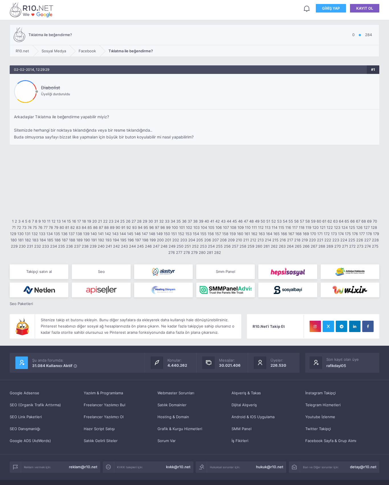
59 (313, 221)
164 (269, 233)
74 (30, 227)
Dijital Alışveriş (244, 405)
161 (247, 233)
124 (344, 227)
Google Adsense (24, 393)
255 (219, 246)
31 (156, 221)
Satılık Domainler (172, 405)
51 (268, 221)
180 (14, 240)
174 (341, 233)
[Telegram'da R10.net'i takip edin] (341, 326)
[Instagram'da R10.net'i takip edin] (315, 326)
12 (54, 221)
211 (246, 240)
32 (161, 221)
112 (261, 227)
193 (108, 240)
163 (262, 233)
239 (93, 246)
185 (50, 240)
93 (134, 227)
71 (14, 227)
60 (319, 221)
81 (67, 227)
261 (266, 246)
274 (368, 246)
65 (347, 221)
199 (153, 240)
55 (290, 221)
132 (35, 233)
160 (240, 233)
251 (188, 246)
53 (279, 221)
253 (203, 246)
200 (160, 240)
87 (101, 227)
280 (202, 252)
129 (13, 233)
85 (89, 227)
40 (206, 221)
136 (64, 233)
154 (196, 233)
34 (173, 221)
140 (94, 233)
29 (145, 221)
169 (306, 233)
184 (43, 240)
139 (86, 233)
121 (322, 227)
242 (116, 246)
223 (335, 240)
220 (312, 240)
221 (320, 240)
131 (27, 233)
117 (295, 227)
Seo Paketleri (21, 303)
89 (112, 227)
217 (290, 240)
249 (172, 246)
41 (212, 221)
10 (44, 221)
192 (101, 240)
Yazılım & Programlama (103, 393)
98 (162, 227)
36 (184, 221)
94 (140, 227)
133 (42, 233)
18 (84, 221)
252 (195, 246)
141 (101, 233)
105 (211, 227)
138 (79, 233)
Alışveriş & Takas (246, 393)
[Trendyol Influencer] (350, 290)
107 (226, 227)
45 (234, 221)
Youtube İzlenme (320, 416)
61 (324, 221)
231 (30, 246)
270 (337, 246)
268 (321, 246)
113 (268, 227)
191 (94, 240)
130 (20, 233)
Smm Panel (225, 271)
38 (195, 221)
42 (217, 221)
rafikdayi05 (336, 365)
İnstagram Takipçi (320, 393)
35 (178, 221)
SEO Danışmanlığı (25, 428)
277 (179, 252)
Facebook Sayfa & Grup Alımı (330, 440)
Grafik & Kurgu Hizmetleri (179, 428)
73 (24, 227)
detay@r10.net (363, 467)
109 (241, 227)
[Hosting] (163, 271)
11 (48, 221)
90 (118, 227)
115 (281, 227)
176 (355, 233)
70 (375, 221)
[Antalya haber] (350, 271)
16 (74, 221)
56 (296, 221)
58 (307, 221)
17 (79, 221)
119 (308, 227)
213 (260, 240)
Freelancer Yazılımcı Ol (104, 416)
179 (376, 233)
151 (174, 233)
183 (35, 240)
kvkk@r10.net (178, 467)
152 (181, 233)
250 (180, 246)
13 (59, 221)
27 (134, 221)
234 (53, 246)
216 (283, 240)
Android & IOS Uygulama (253, 416)
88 (106, 227)
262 (274, 246)
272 (352, 246)
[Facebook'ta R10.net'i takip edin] (368, 326)
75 (35, 227)
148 (152, 233)
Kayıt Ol (364, 8)
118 (301, 227)
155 (203, 233)
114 (274, 227)
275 (375, 246)
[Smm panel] (225, 290)
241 (109, 246)
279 (194, 252)
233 (45, 246)
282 (217, 252)
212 (253, 240)
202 (175, 240)
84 (84, 227)
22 (105, 221)
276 (171, 252)
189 (79, 240)
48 (251, 221)
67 (358, 221)
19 (89, 221)
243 (124, 246)
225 (351, 240)
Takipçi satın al (39, 271)
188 (72, 240)
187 (65, 240)
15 (69, 221)
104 (204, 227)
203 (183, 240)
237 (77, 246)
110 (248, 227)
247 (156, 246)
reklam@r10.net (83, 467)
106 (219, 227)
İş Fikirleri (240, 440)
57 (302, 221)
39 (201, 221)
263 (282, 246)
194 (116, 240)
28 (139, 221)
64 (341, 221)
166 (284, 233)
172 (327, 233)
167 (291, 233)
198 (145, 240)
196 (131, 240)
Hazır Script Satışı (99, 428)
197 (138, 240)
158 (225, 233)
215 (275, 240)
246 (148, 246)
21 (100, 221)
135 (57, 233)
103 (196, 227)
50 (263, 221)
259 (250, 246)
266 (306, 246)
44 (229, 221)
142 (108, 233)
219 (305, 240)
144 (123, 233)
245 (140, 246)
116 (288, 227)
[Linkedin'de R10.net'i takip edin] (355, 326)
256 (227, 246)
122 (330, 227)
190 (87, 240)
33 (167, 221)
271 (345, 246)
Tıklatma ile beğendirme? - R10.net (32, 9)
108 (233, 227)
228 (375, 240)
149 (159, 233)
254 (211, 246)
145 (130, 233)
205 (199, 240)
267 (314, 246)
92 (128, 227)
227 (367, 240)
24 (116, 221)
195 (123, 240)
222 (327, 240)
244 (132, 246)
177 (362, 233)
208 (223, 240)
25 (122, 221)
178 (369, 233)
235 (61, 246)
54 (285, 221)
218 (297, 240)
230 (22, 246)
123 (337, 227)
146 (137, 233)
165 (276, 233)
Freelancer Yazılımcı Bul (104, 405)
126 (359, 227)
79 (56, 227)
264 (290, 246)
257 (235, 246)
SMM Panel (241, 428)
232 (37, 246)
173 (334, 233)
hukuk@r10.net (269, 467)
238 (85, 246)
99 (168, 227)
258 (242, 246)
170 (313, 233)
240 (101, 246)
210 (239, 240)
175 (348, 233)
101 (182, 227)
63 (335, 221)
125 (352, 227)
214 (268, 240)
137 (72, 233)
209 (231, 240)
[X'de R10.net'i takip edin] (328, 326)
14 (64, 221)
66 (352, 221)
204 (191, 240)
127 (367, 227)
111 (254, 227)
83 (78, 227)
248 (164, 246)
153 (188, 233)
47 (246, 221)
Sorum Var (166, 440)
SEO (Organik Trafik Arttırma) (35, 405)
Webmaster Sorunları (175, 393)
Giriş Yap (331, 8)
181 (21, 240)
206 (207, 240)
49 (257, 221)
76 (40, 227)
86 (95, 227)
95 (146, 227)
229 (14, 246)
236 (69, 246)
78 (51, 227)
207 (215, 240)
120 (315, 227)
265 (298, 246)
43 (223, 221)
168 (298, 233)
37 (190, 221)
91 (123, 227)
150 (167, 233)
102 (189, 227)
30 (150, 221)
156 (211, 233)
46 (240, 221)
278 (186, 252)
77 (46, 227)
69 (369, 221)
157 (218, 233)
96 (151, 227)
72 (19, 227)
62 (329, 221)
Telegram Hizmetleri (323, 405)
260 (258, 246)
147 (145, 233)
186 (57, 240)
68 (363, 221)
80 (62, 227)
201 (168, 240)
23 (111, 221)
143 (115, 233)
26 (128, 221)
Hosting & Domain (173, 416)
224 (343, 240)
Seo (101, 271)
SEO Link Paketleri (26, 416)
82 (72, 227)
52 (273, 221)
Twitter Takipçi (318, 428)
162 (254, 233)
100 (175, 227)
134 (49, 233)
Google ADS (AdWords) (30, 440)
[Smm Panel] (287, 271)
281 (210, 252)
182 (28, 240)
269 (329, 246)
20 (94, 221)
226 (359, 240)
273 (360, 246)
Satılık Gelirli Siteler (101, 440)
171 (320, 233)
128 (374, 227)
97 (157, 227)
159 (233, 233)
